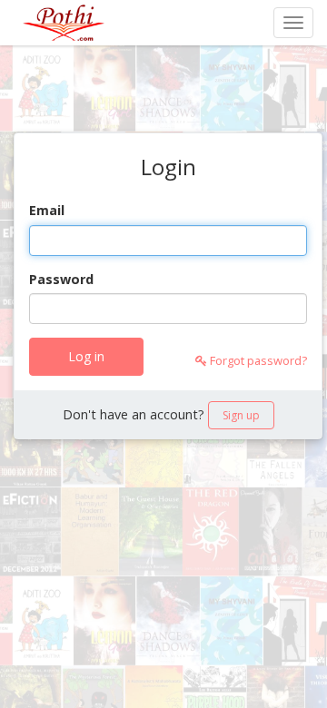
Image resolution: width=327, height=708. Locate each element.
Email (46, 210)
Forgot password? (257, 360)
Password (61, 279)
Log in (86, 356)
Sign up (241, 415)
